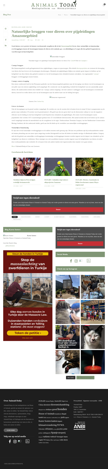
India (44, 417)
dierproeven (42, 409)
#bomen (37, 216)
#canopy (47, 216)
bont (66, 401)
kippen (60, 421)
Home (59, 14)
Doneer (58, 209)
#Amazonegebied (25, 216)
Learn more (11, 430)
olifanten (49, 429)
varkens (46, 436)
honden (62, 409)
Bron (13, 146)
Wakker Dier (49, 440)
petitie (65, 429)
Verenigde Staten (62, 437)
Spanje (54, 432)
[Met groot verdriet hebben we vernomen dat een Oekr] (93, 362)
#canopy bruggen (59, 216)
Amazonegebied (66, 46)
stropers (40, 436)
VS (44, 440)
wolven (40, 442)
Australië (57, 401)
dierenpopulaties (82, 68)
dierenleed (47, 405)
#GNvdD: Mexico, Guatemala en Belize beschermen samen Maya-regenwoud (87, 182)
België (63, 401)
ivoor (59, 417)
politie (40, 433)
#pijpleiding (97, 216)
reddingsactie (47, 433)
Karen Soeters (31, 235)
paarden (60, 429)
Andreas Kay (40, 101)
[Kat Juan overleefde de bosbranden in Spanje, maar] (68, 362)
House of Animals (14, 238)
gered (54, 409)
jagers (67, 417)
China (41, 405)
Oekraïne (42, 429)
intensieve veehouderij (51, 417)
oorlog (54, 429)
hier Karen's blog (11, 243)
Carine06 (73, 60)
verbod (53, 437)
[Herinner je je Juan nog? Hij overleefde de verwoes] (68, 312)
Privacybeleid (78, 401)
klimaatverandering (48, 425)
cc (86, 60)
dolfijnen (49, 409)
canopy (96, 74)
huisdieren (58, 414)
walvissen (56, 440)
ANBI (100, 401)
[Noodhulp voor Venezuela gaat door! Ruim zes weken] (93, 337)
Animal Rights (50, 401)
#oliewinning (85, 216)
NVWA (60, 425)
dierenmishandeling (60, 404)
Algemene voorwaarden (90, 401)
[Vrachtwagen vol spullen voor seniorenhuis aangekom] (93, 312)
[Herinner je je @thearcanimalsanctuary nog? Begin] (68, 287)
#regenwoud (16, 219)
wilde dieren (63, 440)
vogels (41, 440)
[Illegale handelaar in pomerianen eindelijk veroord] (68, 337)
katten (54, 421)
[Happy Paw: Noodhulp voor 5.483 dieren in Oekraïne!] (93, 287)
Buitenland (16, 27)
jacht (63, 417)
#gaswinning (72, 216)
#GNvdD (42, 401)
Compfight (83, 60)
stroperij (62, 432)
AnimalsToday (15, 40)
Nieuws (66, 14)
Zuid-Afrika (46, 442)
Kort (23, 27)
